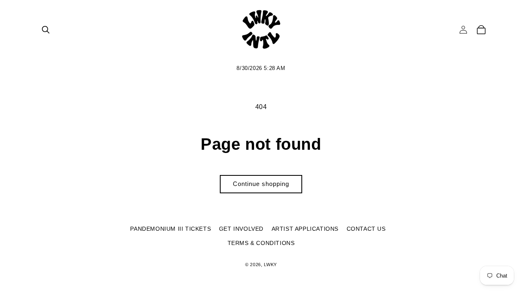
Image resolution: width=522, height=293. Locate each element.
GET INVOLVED (241, 228)
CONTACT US (366, 228)
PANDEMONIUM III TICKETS (170, 228)
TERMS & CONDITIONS (261, 243)
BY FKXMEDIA (261, 277)
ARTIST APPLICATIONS (305, 228)
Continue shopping (261, 183)
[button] (46, 30)
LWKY (270, 264)
